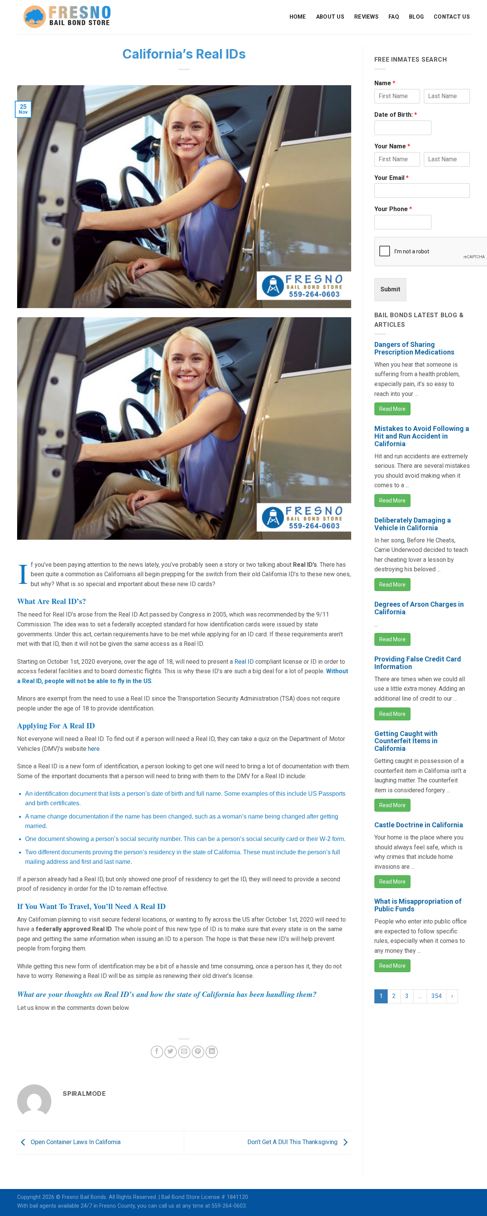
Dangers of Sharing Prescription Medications (414, 348)
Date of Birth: (395, 114)
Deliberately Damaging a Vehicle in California (412, 524)
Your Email (391, 177)
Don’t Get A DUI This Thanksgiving (293, 1142)
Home (298, 17)
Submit (390, 289)
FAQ (393, 17)
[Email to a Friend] (184, 1052)
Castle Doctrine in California (418, 825)
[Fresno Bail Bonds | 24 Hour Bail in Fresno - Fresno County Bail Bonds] (67, 16)
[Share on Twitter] (170, 1052)
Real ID (244, 661)
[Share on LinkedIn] (211, 1052)
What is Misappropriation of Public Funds (418, 905)
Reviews (366, 17)
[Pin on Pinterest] (198, 1052)
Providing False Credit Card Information (417, 663)
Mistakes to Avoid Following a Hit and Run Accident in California (421, 436)
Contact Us (452, 17)
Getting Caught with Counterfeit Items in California (406, 741)
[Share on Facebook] (157, 1052)
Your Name (392, 146)
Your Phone (393, 209)
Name (384, 83)
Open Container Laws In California (75, 1142)
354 (436, 996)
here (94, 748)
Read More (392, 409)
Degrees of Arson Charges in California (419, 608)
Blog (416, 17)
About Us (330, 17)
